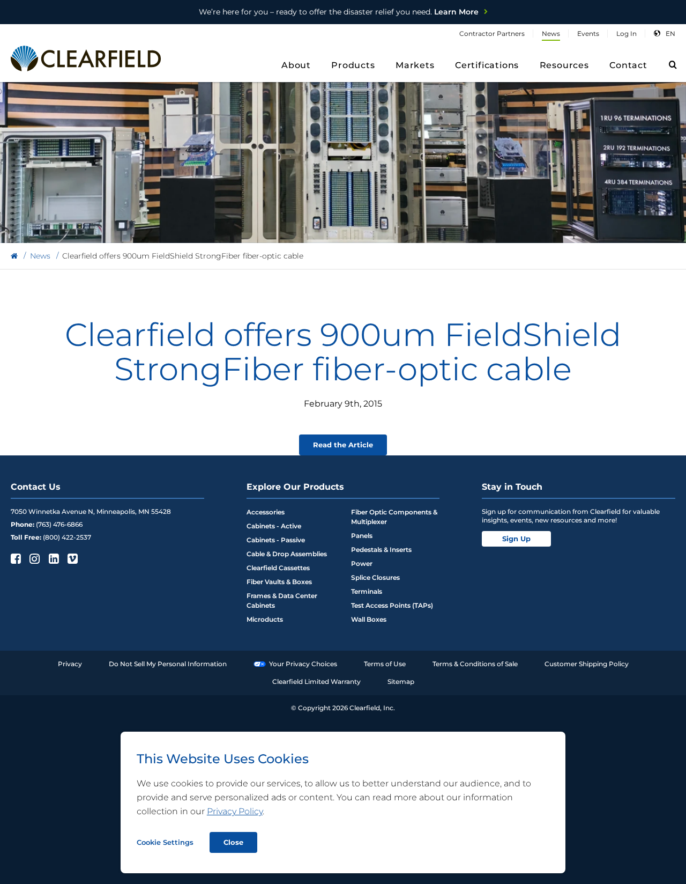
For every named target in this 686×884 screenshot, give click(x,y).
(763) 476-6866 (59, 524)
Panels (361, 536)
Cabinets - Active (274, 526)
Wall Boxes (368, 619)
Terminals (366, 591)
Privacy (70, 664)
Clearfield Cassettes (278, 568)
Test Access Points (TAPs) (392, 605)
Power (361, 563)
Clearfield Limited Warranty (316, 681)
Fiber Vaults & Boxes (279, 582)
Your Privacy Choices (303, 664)
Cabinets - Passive (276, 540)
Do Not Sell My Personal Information (168, 664)
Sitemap (400, 681)
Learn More (339, 12)
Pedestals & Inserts (381, 550)
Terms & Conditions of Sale (475, 664)
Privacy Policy (235, 811)
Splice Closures (375, 577)
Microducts (265, 619)
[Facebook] (15, 558)
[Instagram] (33, 558)
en (670, 34)
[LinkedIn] (53, 558)
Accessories (266, 512)
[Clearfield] (14, 256)
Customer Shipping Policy (587, 664)
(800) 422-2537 (67, 537)
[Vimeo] (72, 558)
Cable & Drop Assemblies (287, 554)
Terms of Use (385, 664)
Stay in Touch (512, 487)
